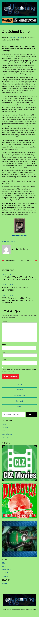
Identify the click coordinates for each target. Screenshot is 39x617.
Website (4, 360)
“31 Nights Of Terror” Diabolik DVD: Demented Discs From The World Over (19, 278)
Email (5, 352)
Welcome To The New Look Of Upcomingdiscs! (15, 288)
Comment (5, 321)
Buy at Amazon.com (19, 235)
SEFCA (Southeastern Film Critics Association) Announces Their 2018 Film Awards (17, 300)
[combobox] (13, 414)
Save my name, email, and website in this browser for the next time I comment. (19, 371)
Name (4, 345)
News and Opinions (15, 38)
